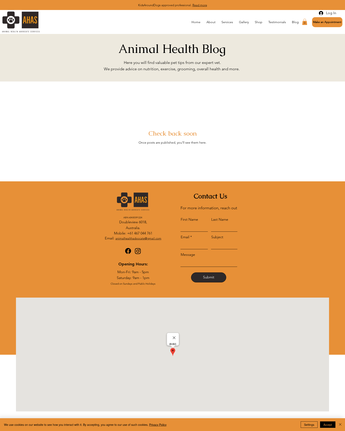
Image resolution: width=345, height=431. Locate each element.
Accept (327, 425)
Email (185, 237)
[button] (327, 22)
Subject (217, 237)
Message (188, 254)
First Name (189, 219)
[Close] (340, 424)
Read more (199, 5)
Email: (110, 238)
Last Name (219, 219)
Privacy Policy (158, 425)
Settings (309, 425)
